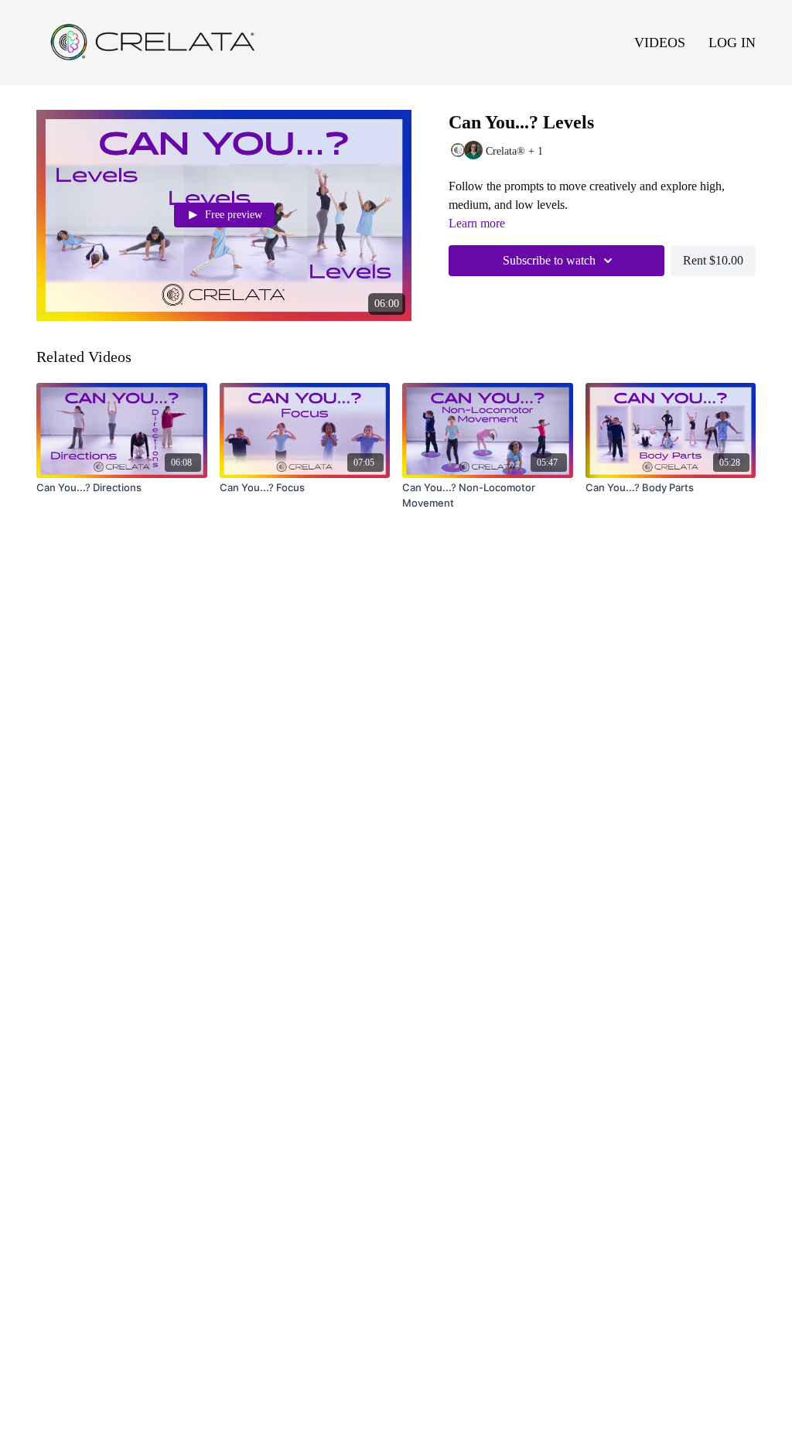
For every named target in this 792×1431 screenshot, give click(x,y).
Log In (732, 42)
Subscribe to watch (549, 260)
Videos (659, 42)
